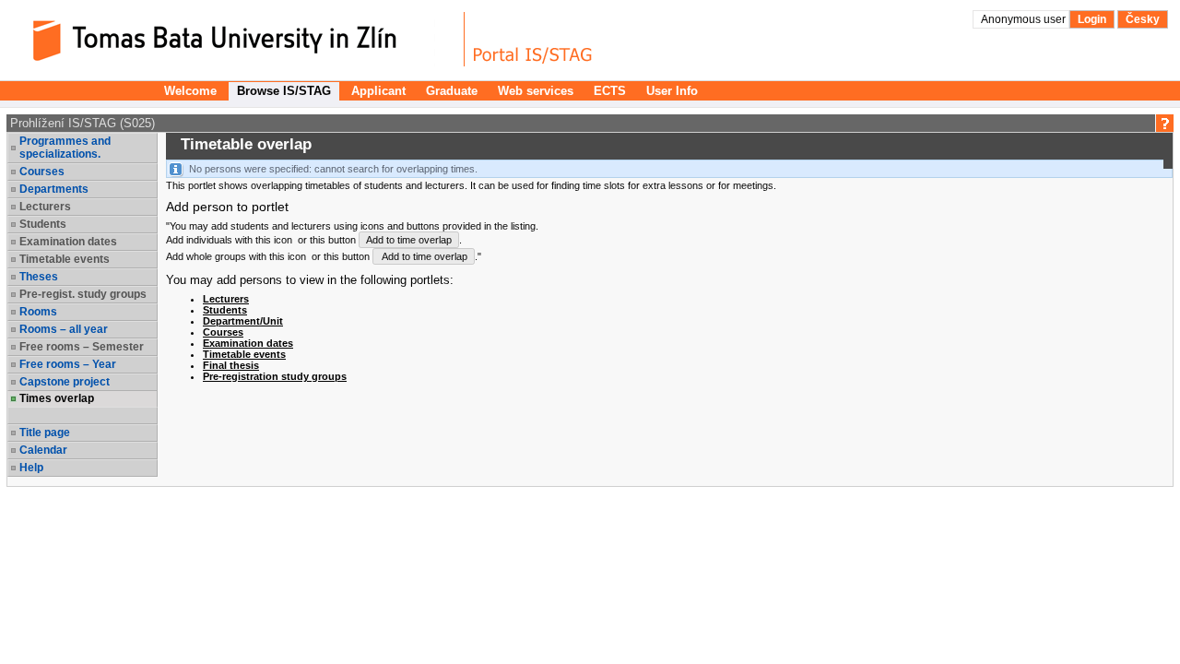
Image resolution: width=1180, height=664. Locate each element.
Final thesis (231, 365)
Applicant (378, 91)
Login (1092, 19)
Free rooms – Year (67, 364)
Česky (1143, 19)
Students (225, 309)
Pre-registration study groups (275, 376)
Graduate (452, 91)
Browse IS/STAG (284, 91)
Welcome (190, 91)
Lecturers (226, 298)
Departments (53, 189)
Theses (38, 276)
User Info (672, 91)
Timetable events (244, 354)
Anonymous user (1024, 19)
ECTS (610, 91)
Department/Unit (243, 320)
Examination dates (248, 343)
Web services (535, 91)
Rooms (38, 311)
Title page (44, 432)
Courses (42, 171)
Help (31, 467)
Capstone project (64, 381)
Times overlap (56, 398)
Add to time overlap (409, 239)
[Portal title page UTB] (533, 39)
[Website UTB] (238, 39)
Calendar (43, 450)
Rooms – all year (63, 329)
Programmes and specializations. (65, 147)
